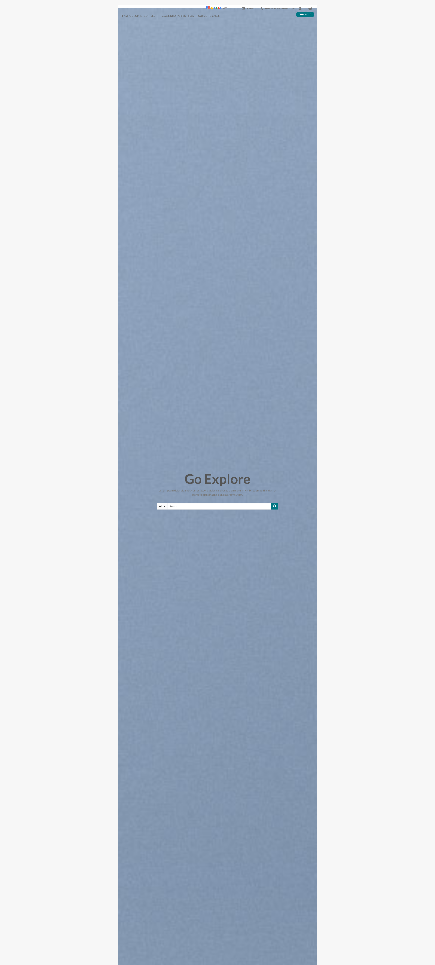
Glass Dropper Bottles (178, 15)
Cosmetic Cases (209, 15)
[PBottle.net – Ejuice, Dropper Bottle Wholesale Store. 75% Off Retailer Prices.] (217, 7)
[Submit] (274, 506)
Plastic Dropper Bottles (138, 15)
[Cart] (310, 8)
